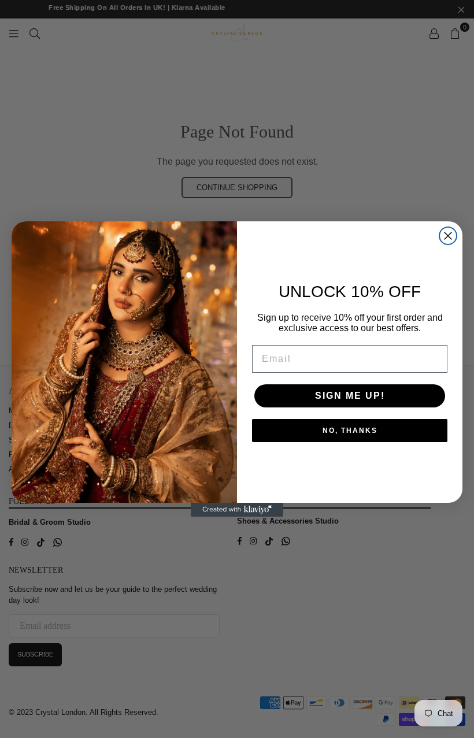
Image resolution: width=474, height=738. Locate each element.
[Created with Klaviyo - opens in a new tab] (237, 510)
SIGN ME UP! (350, 395)
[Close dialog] (448, 235)
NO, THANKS (350, 431)
